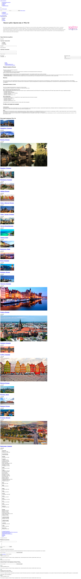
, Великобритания (6, 226)
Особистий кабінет (5, 5)
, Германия (6, 128)
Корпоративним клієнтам (6, 2)
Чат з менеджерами (3, 15)
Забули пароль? (22, 10)
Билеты (6, 63)
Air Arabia (3, 20)
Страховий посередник (6, 531)
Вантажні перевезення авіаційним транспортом (9, 532)
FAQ (3, 536)
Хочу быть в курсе (19, 552)
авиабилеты (4, 12)
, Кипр (4, 237)
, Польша (5, 139)
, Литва (4, 394)
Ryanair (3, 19)
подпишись (4, 554)
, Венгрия (5, 417)
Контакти (3, 4)
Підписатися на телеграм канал (7, 533)
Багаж (6, 62)
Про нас (3, 534)
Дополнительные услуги (9, 64)
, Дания (5, 249)
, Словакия (6, 446)
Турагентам (4, 3)
